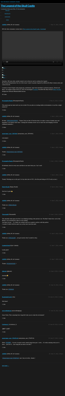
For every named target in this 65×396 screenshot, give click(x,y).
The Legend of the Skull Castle (18, 5)
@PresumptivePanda (12, 120)
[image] (4, 68)
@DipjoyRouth (12, 205)
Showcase (7, 10)
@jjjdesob (11, 289)
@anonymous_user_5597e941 (15, 151)
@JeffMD (8, 342)
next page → (5, 365)
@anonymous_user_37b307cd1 (10, 358)
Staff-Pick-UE (7, 13)
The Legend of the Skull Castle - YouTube (34, 29)
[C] (3, 70)
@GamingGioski (11, 263)
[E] (3, 73)
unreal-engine (7, 16)
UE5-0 (7, 19)
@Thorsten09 (12, 238)
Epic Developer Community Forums (10, 1)
